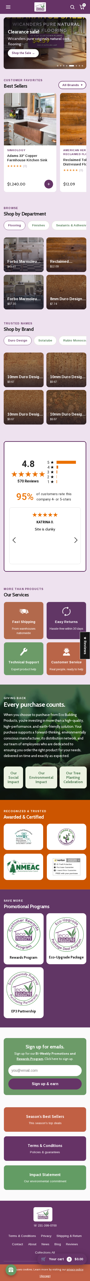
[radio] (63, 462)
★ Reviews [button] (85, 645)
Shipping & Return (69, 1236)
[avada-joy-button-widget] (11, 1269)
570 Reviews (28, 481)
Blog (57, 1244)
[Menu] (8, 7)
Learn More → (21, 54)
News (45, 1244)
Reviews (72, 1244)
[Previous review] (14, 540)
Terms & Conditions (22, 1236)
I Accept (45, 1276)
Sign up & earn (45, 1084)
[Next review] (76, 540)
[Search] (72, 7)
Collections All (45, 1252)
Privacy (46, 1236)
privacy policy (75, 1269)
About (32, 1244)
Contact (17, 1244)
